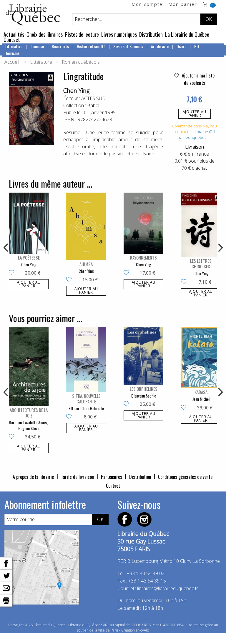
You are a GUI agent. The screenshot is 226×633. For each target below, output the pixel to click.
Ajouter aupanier (194, 113)
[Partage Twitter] (6, 575)
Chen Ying (76, 91)
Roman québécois (81, 62)
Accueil (11, 62)
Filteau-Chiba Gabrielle (86, 408)
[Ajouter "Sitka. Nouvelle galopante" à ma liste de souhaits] (70, 417)
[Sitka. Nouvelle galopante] (86, 359)
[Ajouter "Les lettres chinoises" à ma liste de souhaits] (185, 282)
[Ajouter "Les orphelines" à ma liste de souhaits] (128, 404)
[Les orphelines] (143, 356)
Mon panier (183, 4)
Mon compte (147, 4)
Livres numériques (119, 34)
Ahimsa (86, 264)
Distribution (151, 34)
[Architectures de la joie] (29, 366)
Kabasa (201, 392)
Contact (12, 39)
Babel (93, 105)
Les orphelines (143, 388)
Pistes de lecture (82, 34)
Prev (6, 247)
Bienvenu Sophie (143, 396)
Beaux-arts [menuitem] (60, 46)
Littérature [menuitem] (13, 46)
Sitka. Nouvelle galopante (86, 399)
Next (220, 247)
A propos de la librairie (33, 476)
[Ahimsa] (86, 226)
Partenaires (111, 476)
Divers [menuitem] (181, 46)
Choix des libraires (44, 34)
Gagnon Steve (28, 428)
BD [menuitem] (197, 46)
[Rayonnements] (143, 223)
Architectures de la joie (29, 413)
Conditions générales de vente (185, 476)
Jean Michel (201, 399)
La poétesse (29, 257)
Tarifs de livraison (77, 476)
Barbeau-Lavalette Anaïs (28, 422)
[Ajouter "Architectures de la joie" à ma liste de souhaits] (13, 437)
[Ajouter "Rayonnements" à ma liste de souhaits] (128, 273)
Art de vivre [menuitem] (160, 46)
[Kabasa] (201, 357)
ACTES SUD (93, 98)
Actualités (14, 34)
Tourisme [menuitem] (12, 53)
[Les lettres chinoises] (201, 225)
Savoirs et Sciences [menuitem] (128, 46)
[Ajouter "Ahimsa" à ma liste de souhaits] (70, 280)
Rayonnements (143, 257)
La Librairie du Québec (187, 34)
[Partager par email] (6, 587)
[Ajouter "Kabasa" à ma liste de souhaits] (185, 408)
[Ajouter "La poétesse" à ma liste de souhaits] (13, 273)
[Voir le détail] (29, 223)
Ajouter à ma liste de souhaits (198, 79)
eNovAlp (142, 630)
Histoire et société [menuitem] (91, 46)
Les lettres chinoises (201, 263)
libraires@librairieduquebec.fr (198, 134)
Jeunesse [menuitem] (37, 46)
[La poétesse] (29, 223)
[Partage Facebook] (6, 563)
